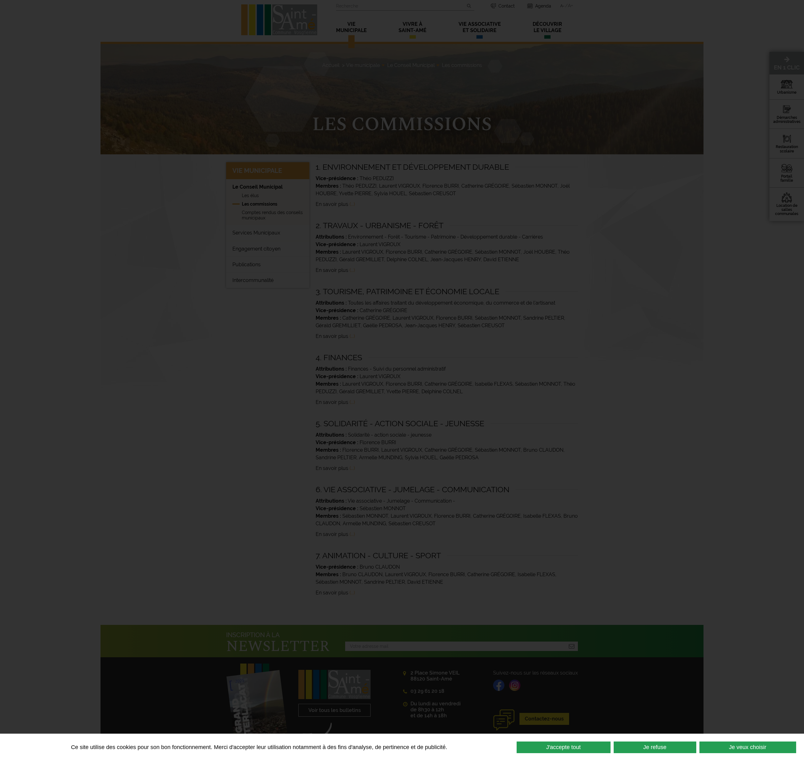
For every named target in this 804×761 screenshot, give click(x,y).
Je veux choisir (747, 747)
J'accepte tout (563, 747)
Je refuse (654, 747)
